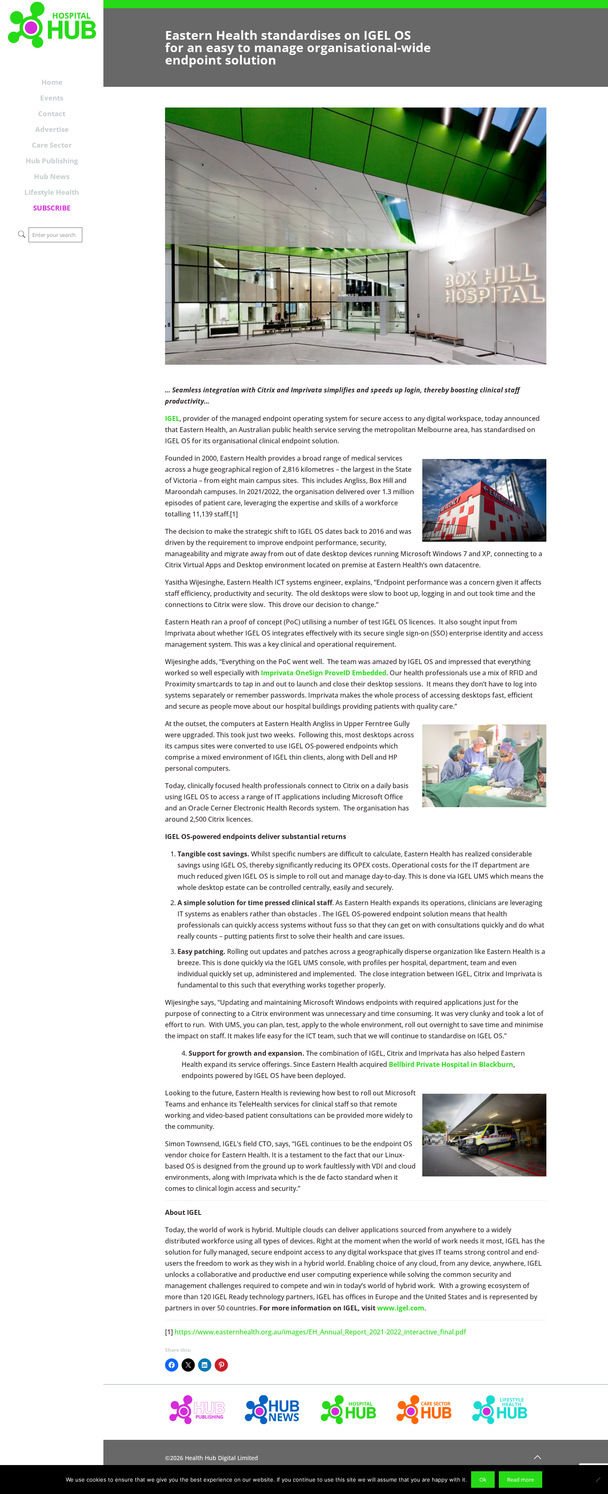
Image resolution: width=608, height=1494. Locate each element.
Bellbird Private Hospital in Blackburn (451, 1064)
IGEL (172, 418)
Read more (520, 1479)
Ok (482, 1479)
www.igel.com (400, 1307)
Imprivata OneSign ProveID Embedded (323, 672)
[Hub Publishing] (51, 34)
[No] (598, 1479)
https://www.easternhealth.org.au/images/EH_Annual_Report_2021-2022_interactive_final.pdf (320, 1331)
